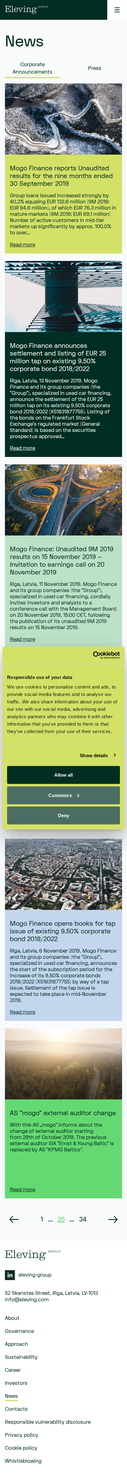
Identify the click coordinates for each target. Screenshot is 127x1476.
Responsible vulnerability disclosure (48, 1422)
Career (13, 1370)
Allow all (63, 775)
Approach (16, 1344)
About (12, 1318)
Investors (16, 1383)
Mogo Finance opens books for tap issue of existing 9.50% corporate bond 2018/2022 (63, 931)
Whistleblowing (23, 1461)
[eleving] (26, 10)
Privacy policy (21, 1435)
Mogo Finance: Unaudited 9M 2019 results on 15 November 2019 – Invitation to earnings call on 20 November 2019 (61, 560)
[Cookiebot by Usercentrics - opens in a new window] (93, 655)
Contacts (16, 1409)
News (11, 1396)
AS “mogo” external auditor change (63, 1113)
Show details (94, 755)
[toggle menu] (117, 10)
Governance (19, 1331)
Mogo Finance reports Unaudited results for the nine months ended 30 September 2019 (61, 176)
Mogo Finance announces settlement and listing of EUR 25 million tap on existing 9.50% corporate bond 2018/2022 (58, 357)
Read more (22, 245)
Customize (60, 795)
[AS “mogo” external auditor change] (63, 1063)
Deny (63, 815)
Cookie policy (21, 1448)
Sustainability (21, 1357)
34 (83, 1219)
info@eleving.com (27, 1300)
